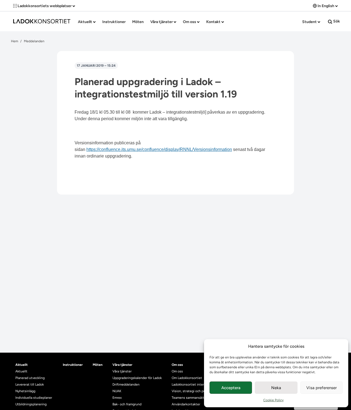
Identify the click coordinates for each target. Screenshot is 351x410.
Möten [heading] (98, 365)
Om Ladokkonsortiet (187, 378)
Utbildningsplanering (31, 404)
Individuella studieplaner (34, 398)
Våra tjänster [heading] (122, 365)
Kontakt (213, 21)
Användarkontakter (186, 404)
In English (326, 6)
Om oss (190, 21)
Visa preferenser (321, 387)
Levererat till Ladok (29, 384)
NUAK (116, 391)
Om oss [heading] (177, 365)
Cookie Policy (273, 400)
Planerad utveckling (30, 378)
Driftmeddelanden (126, 384)
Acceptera (230, 387)
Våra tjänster (162, 21)
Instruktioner (114, 21)
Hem (14, 41)
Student (310, 21)
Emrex (117, 398)
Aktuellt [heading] (21, 365)
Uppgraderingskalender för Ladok (137, 378)
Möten (138, 21)
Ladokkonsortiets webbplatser (44, 6)
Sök (336, 21)
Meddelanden (34, 41)
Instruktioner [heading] (73, 365)
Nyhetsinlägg (25, 391)
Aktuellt (85, 21)
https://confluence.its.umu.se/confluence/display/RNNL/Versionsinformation (159, 149)
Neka (276, 387)
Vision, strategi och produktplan (196, 391)
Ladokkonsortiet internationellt (195, 384)
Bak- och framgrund (126, 404)
